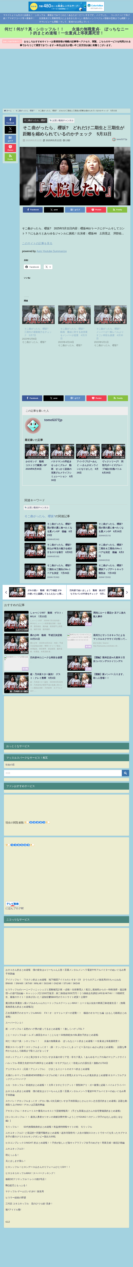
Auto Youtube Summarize (51, 251)
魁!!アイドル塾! (13, 1209)
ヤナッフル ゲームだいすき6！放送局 (25, 1191)
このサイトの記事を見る (37, 243)
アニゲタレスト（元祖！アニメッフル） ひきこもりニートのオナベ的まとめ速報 (48, 1069)
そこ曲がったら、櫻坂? (35, 120)
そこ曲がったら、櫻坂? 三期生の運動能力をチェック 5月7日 (38, 332)
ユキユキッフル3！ (15, 1149)
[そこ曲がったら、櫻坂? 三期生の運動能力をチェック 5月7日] (38, 314)
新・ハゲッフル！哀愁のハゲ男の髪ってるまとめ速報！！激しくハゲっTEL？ (45, 1029)
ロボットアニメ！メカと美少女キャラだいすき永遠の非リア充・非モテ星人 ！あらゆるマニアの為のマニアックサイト (66, 1057)
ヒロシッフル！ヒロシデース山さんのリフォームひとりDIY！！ (38, 1167)
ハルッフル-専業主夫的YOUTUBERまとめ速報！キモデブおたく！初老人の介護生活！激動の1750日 (57, 1063)
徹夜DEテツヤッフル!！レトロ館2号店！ (26, 1179)
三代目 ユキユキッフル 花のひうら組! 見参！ (29, 1203)
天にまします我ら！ (16, 1161)
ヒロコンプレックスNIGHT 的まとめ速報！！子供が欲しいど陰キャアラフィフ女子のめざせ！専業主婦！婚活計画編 (65, 1143)
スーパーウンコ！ (15, 1023)
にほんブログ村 (15, 908)
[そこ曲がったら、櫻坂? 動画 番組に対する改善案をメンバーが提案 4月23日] (74, 314)
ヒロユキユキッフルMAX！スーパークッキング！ (31, 1173)
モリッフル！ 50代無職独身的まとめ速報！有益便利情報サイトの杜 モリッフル (49, 1127)
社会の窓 (10, 764)
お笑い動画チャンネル (62, 120)
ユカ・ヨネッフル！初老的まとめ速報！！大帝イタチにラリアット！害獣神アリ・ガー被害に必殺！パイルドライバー (66, 1085)
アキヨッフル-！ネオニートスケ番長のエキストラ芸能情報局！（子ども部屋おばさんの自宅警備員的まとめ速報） (64, 1111)
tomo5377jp (122, 139)
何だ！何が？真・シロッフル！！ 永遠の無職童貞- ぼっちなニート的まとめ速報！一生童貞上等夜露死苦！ (63, 1041)
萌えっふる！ (12, 1155)
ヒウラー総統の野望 (16, 1197)
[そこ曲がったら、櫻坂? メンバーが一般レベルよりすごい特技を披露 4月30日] (110, 314)
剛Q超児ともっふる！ (17, 1185)
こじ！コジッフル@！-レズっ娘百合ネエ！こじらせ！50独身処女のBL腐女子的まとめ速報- (52, 1035)
